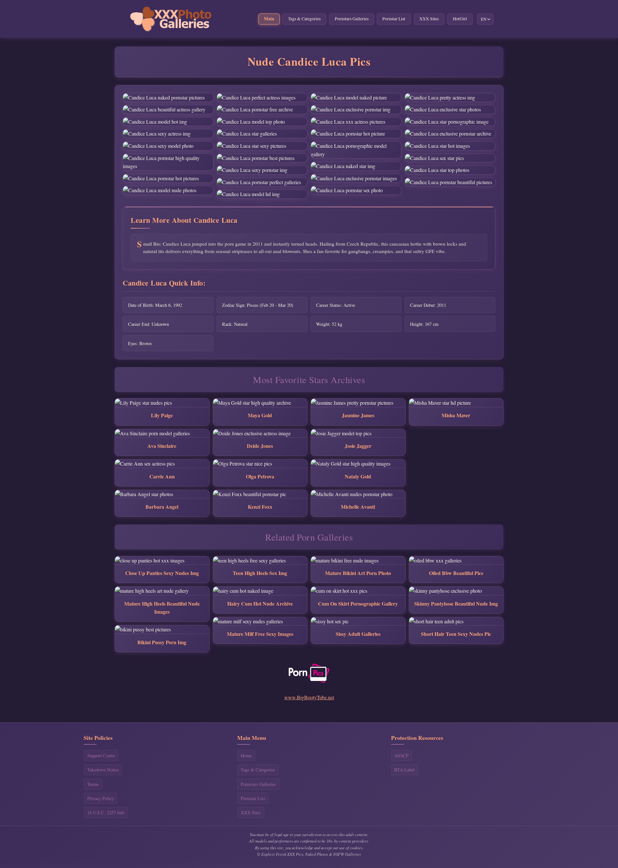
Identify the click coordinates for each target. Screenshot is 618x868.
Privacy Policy (100, 798)
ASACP (401, 755)
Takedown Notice (103, 770)
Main (269, 18)
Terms (93, 784)
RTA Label (404, 770)
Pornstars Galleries (352, 19)
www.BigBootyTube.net (309, 697)
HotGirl (460, 19)
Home (246, 755)
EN (483, 19)
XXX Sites (429, 19)
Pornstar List (393, 19)
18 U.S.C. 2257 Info (106, 812)
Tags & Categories (304, 19)
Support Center (101, 755)
